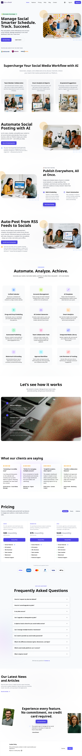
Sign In (70, 2)
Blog (50, 2)
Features (34, 2)
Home (27, 2)
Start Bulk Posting (49, 204)
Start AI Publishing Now (9, 143)
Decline (63, 748)
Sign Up (78, 2)
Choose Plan (14, 540)
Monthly (65, 511)
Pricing (39, 2)
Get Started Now (41, 721)
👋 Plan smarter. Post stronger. (8, 14)
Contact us (47, 660)
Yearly (71, 511)
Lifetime (78, 511)
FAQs (45, 2)
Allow (70, 748)
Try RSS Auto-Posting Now (9, 242)
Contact (55, 2)
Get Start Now (6, 39)
